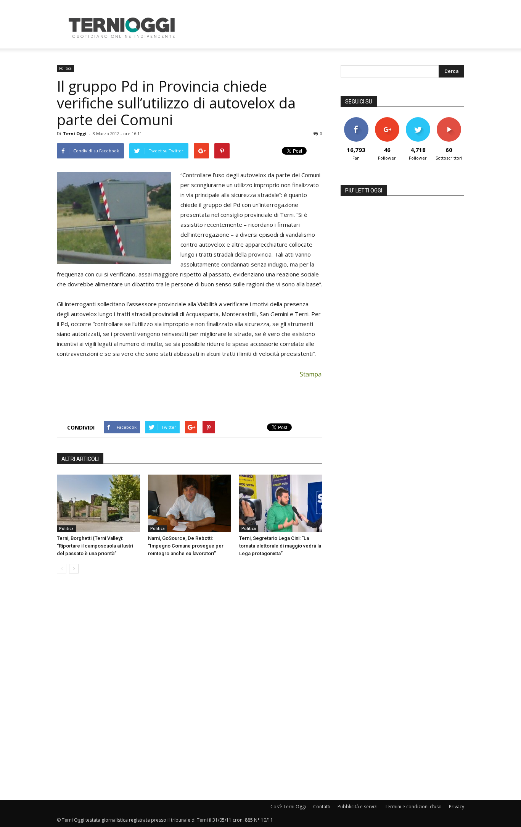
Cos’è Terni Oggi (288, 806)
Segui (387, 120)
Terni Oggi (75, 133)
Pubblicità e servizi (358, 806)
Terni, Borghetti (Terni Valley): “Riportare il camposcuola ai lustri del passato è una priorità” (95, 545)
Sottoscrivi (449, 120)
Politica (65, 68)
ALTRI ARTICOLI (80, 459)
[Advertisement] (325, 28)
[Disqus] (189, 687)
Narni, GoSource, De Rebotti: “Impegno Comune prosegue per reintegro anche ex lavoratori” (186, 545)
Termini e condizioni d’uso (413, 806)
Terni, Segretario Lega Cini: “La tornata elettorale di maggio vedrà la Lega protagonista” (280, 545)
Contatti (321, 806)
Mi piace (356, 120)
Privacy (456, 806)
